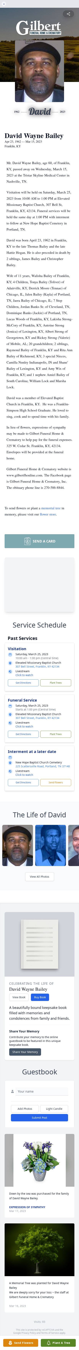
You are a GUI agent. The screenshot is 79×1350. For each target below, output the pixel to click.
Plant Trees (56, 682)
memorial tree (51, 508)
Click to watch (24, 675)
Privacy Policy (28, 1333)
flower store (48, 514)
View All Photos (39, 876)
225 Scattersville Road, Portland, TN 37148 (43, 766)
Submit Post (39, 1117)
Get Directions (23, 682)
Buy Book (40, 997)
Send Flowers (56, 782)
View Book (18, 997)
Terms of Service (50, 1333)
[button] (39, 1160)
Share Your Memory (25, 1052)
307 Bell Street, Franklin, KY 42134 (37, 666)
